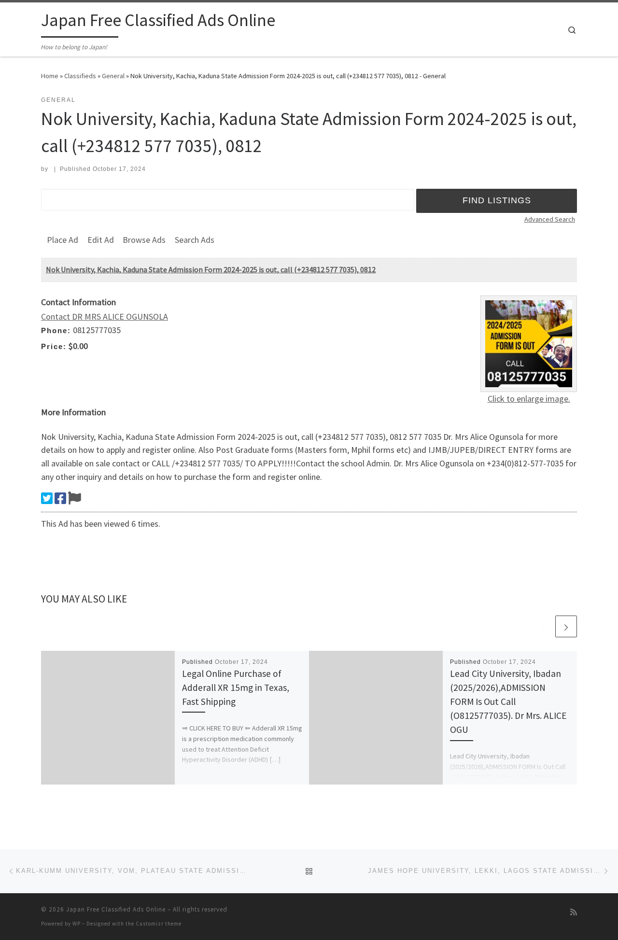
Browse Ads (144, 239)
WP (76, 923)
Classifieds (80, 75)
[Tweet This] (47, 498)
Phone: (56, 330)
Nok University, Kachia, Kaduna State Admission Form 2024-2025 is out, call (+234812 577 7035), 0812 (211, 269)
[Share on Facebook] (60, 498)
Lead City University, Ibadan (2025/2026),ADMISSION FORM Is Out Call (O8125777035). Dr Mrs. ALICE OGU (508, 702)
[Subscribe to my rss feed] (573, 912)
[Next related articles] (566, 626)
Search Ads (194, 239)
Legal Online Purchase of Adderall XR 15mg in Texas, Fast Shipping (235, 687)
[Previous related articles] (543, 626)
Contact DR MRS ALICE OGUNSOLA (104, 316)
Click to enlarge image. (529, 398)
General (113, 75)
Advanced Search (549, 219)
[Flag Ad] (74, 498)
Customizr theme (159, 923)
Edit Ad (100, 239)
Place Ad (62, 239)
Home (49, 75)
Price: (54, 346)
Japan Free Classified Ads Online (116, 909)
